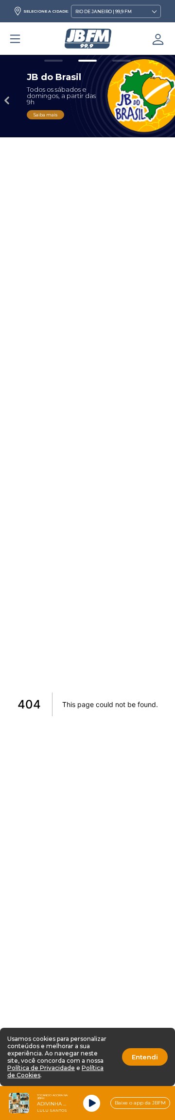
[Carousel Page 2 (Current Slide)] (87, 61)
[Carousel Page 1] (53, 61)
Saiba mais (45, 114)
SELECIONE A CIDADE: (46, 11)
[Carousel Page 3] (121, 61)
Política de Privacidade (41, 1067)
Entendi (145, 1057)
